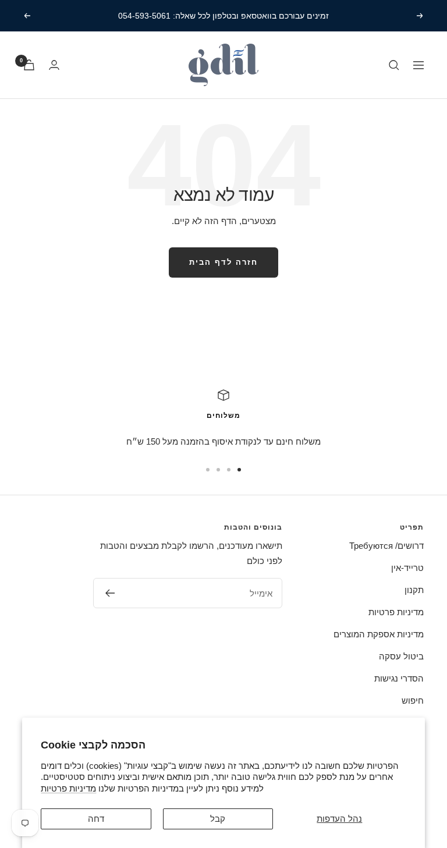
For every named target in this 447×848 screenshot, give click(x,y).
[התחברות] (54, 65)
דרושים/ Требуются (386, 546)
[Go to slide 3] (218, 469)
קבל (217, 819)
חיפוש (413, 700)
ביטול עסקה (401, 656)
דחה (96, 819)
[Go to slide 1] (239, 469)
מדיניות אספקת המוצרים (379, 634)
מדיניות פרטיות (68, 788)
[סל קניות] (29, 64)
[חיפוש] (394, 65)
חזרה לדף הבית (223, 262)
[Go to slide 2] (228, 469)
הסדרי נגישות (399, 678)
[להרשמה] (110, 593)
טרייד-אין (407, 568)
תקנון (414, 590)
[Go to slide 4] (208, 469)
